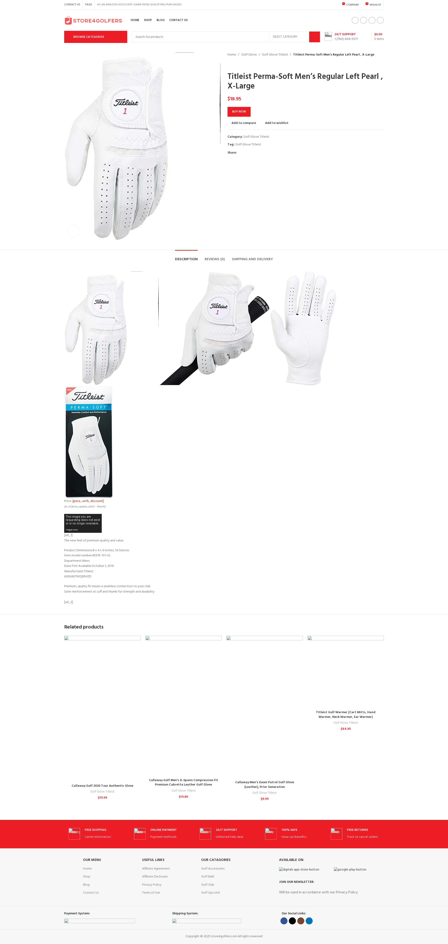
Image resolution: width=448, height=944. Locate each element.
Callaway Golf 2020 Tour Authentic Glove (102, 786)
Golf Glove (249, 54)
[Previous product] (230, 65)
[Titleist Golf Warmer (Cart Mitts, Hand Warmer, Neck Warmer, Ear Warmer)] (346, 672)
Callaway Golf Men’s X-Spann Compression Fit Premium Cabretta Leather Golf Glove (183, 783)
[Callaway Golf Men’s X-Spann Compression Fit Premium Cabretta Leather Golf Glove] (183, 706)
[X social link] (363, 20)
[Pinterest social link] (250, 153)
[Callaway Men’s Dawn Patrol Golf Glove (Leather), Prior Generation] (264, 707)
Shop (86, 876)
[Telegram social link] (261, 153)
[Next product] (241, 65)
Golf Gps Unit (210, 892)
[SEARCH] (314, 37)
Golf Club (207, 885)
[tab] (186, 257)
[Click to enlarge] (73, 231)
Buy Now (239, 111)
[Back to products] (236, 65)
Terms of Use (151, 892)
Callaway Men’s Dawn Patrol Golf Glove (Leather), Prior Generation (264, 785)
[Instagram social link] (371, 20)
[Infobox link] (341, 37)
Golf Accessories (212, 868)
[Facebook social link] (355, 20)
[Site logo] (93, 20)
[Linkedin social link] (380, 20)
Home (232, 54)
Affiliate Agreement (156, 868)
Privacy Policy (151, 885)
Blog (86, 885)
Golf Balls (207, 876)
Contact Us (91, 892)
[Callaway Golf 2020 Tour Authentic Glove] (102, 709)
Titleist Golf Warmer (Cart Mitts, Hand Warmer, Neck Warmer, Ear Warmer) (345, 715)
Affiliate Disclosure (155, 876)
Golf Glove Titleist (275, 54)
